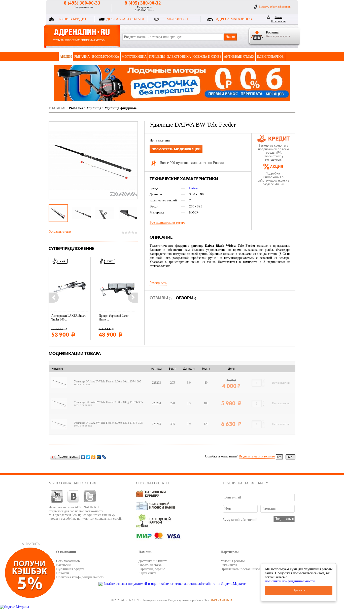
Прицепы (157, 56)
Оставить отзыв (60, 231)
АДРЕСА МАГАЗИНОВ (234, 19)
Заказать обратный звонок (274, 6)
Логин (278, 17)
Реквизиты (229, 565)
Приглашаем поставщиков (240, 569)
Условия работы (233, 561)
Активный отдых (239, 56)
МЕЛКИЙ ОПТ (178, 19)
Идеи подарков (270, 56)
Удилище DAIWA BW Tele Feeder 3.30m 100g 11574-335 (108, 402)
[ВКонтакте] (83, 457)
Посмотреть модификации (176, 149)
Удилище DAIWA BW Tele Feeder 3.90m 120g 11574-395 (108, 422)
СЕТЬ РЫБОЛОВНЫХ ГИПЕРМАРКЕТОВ (79, 40)
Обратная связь (150, 565)
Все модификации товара (167, 222)
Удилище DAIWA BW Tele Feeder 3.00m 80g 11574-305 (107, 381)
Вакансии (63, 565)
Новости (62, 573)
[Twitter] (88, 457)
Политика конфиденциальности (80, 577)
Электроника (179, 56)
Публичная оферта (70, 569)
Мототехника (134, 56)
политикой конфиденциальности (290, 581)
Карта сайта (147, 573)
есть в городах (83, 384)
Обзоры (186, 298)
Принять (298, 590)
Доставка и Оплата (153, 561)
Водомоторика (105, 56)
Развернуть (158, 283)
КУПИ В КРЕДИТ (73, 19)
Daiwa (193, 188)
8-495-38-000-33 (221, 600)
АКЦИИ (66, 56)
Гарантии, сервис (152, 569)
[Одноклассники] (93, 457)
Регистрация (278, 20)
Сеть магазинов (68, 561)
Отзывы (161, 298)
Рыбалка (82, 56)
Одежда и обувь (207, 56)
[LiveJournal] (104, 457)
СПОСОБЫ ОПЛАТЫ (152, 483)
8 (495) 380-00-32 (143, 3)
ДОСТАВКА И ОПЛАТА (125, 19)
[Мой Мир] (98, 457)
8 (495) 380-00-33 (82, 3)
